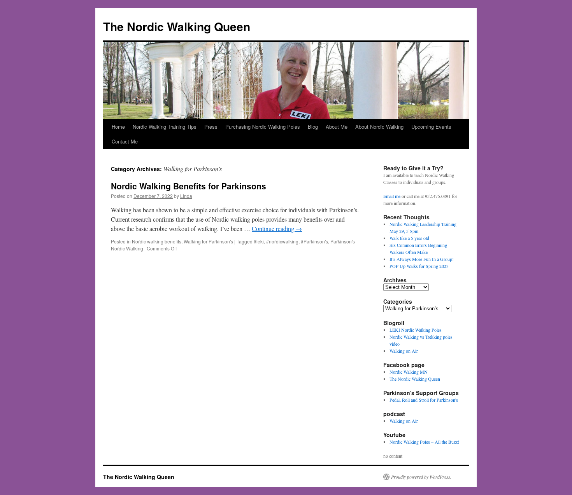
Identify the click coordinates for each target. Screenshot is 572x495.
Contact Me (125, 141)
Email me (391, 196)
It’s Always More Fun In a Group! (422, 259)
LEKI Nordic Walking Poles (416, 330)
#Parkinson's (314, 241)
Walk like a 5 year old (409, 238)
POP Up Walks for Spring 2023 (419, 266)
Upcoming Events (431, 126)
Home (118, 126)
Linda (186, 195)
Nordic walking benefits (156, 241)
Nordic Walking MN (409, 372)
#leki (259, 241)
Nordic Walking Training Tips (165, 126)
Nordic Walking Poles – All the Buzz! (424, 442)
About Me (336, 126)
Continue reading (277, 228)
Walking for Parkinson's (208, 241)
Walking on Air (404, 351)
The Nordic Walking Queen (176, 26)
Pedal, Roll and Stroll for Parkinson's (424, 400)
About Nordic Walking (379, 126)
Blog (313, 126)
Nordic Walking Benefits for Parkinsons (188, 186)
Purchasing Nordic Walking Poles (262, 126)
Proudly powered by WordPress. (421, 477)
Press (211, 126)
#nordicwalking (282, 241)
